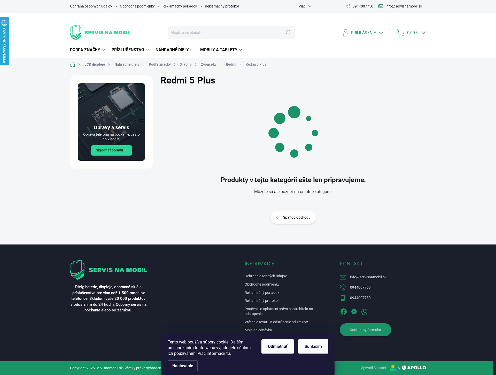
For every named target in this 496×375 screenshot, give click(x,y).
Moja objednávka (258, 330)
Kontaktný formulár (365, 330)
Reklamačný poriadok (179, 6)
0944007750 (360, 287)
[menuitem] (88, 50)
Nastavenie (182, 365)
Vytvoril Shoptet (373, 368)
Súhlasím (313, 346)
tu (228, 353)
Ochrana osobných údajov (91, 6)
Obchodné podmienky (137, 6)
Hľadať (287, 32)
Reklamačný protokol (222, 6)
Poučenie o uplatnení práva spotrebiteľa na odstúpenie (279, 311)
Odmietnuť (278, 346)
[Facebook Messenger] (354, 311)
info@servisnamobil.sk (368, 277)
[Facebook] (343, 311)
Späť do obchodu (297, 217)
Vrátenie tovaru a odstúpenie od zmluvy (276, 322)
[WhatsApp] (364, 311)
